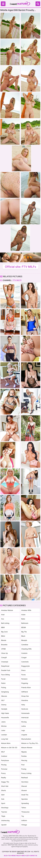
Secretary (24, 782)
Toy (22, 816)
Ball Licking (5, 623)
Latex (3, 730)
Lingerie (24, 735)
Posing (23, 769)
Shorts (3, 790)
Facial (3, 679)
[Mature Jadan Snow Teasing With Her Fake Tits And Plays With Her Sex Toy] (30, 508)
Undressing (5, 820)
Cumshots (25, 662)
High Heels (5, 713)
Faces (23, 675)
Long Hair (4, 739)
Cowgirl (4, 657)
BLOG (5, 855)
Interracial (24, 717)
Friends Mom (26, 687)
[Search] (38, 3)
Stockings (4, 808)
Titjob (3, 816)
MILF (3, 752)
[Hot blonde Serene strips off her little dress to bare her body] (10, 587)
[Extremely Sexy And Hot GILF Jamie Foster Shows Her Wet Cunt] (10, 322)
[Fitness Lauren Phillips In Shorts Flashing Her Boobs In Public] (10, 508)
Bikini (3, 636)
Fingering (24, 683)
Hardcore (24, 709)
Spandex (24, 799)
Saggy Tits (5, 782)
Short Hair (4, 786)
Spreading (25, 803)
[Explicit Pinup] (10, 455)
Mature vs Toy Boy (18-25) (30, 743)
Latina (23, 726)
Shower (24, 790)
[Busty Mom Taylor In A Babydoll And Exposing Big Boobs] (30, 375)
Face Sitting (5, 675)
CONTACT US (33, 855)
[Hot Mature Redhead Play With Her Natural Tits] (30, 428)
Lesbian (4, 735)
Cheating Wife (26, 649)
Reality (3, 777)
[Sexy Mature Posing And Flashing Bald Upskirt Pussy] (30, 561)
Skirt (2, 795)
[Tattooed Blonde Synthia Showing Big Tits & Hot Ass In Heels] (30, 402)
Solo (2, 799)
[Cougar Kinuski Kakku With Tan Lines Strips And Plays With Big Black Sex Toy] (10, 402)
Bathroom (24, 623)
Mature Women (26, 747)
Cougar (24, 657)
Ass (2, 619)
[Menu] (3, 3)
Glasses (4, 696)
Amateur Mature (7, 610)
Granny (3, 705)
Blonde (3, 640)
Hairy (23, 705)
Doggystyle (25, 666)
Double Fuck (5, 670)
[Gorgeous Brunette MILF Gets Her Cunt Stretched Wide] (10, 348)
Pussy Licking (26, 773)
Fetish (3, 683)
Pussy (3, 773)
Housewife (5, 717)
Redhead (24, 777)
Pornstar (4, 769)
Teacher (4, 812)
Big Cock (4, 632)
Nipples (24, 752)
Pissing (3, 765)
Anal (2, 614)
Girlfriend (24, 692)
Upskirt (3, 825)
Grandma (24, 700)
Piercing (24, 760)
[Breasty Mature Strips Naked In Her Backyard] (30, 348)
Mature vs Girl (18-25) (9, 747)
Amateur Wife (26, 610)
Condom (24, 653)
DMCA (23, 855)
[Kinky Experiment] (10, 428)
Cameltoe (24, 645)
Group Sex (25, 696)
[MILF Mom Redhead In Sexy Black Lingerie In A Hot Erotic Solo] (10, 534)
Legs (23, 730)
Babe (23, 619)
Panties (24, 756)
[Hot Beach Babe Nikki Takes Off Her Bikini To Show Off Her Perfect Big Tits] (10, 295)
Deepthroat (5, 666)
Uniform (24, 820)
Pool (22, 765)
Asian (23, 614)
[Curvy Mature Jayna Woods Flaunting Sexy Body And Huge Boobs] (10, 561)
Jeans (3, 722)
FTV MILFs (16, 280)
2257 (27, 855)
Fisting (3, 687)
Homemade (25, 713)
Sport (3, 803)
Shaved (24, 786)
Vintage (24, 825)
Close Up (4, 653)
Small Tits (24, 795)
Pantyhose (5, 760)
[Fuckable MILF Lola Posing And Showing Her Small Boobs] (30, 295)
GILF (2, 700)
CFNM (3, 649)
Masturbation (26, 739)
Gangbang (5, 692)
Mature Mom (5, 743)
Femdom (24, 679)
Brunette (4, 645)
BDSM (23, 627)
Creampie (4, 662)
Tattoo (23, 808)
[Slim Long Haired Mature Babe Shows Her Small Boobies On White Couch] (30, 481)
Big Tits (24, 632)
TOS (9, 855)
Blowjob (24, 640)
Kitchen (4, 726)
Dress (23, 670)
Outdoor (4, 756)
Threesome (25, 812)
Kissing (24, 722)
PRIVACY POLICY (16, 855)
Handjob (4, 709)
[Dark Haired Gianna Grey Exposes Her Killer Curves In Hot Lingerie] (30, 455)
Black (23, 636)
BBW (3, 627)
